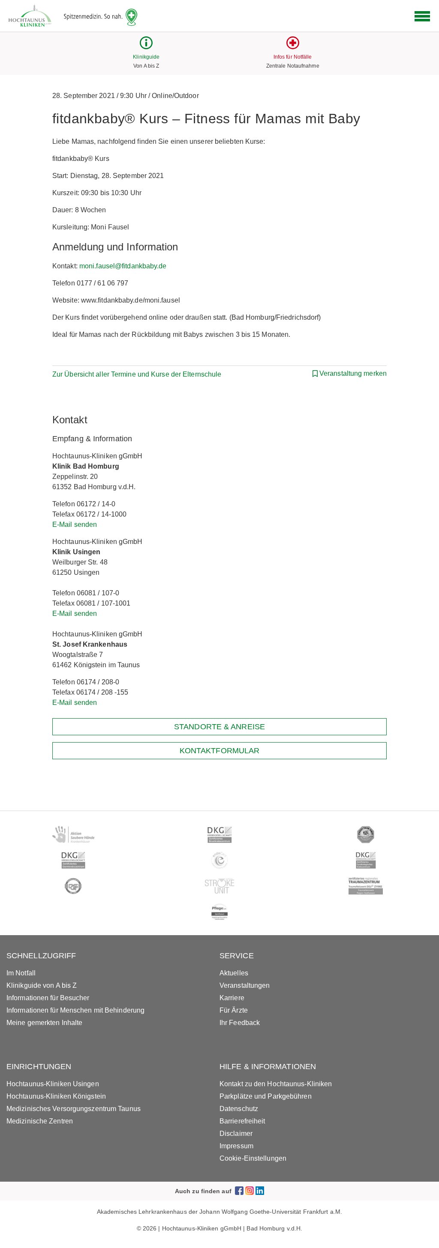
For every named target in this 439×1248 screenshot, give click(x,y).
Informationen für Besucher (48, 997)
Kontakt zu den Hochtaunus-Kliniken (276, 1084)
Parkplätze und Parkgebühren (266, 1096)
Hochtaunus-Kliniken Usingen (52, 1084)
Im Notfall (21, 973)
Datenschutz (239, 1108)
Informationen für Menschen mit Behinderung (75, 1010)
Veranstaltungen (245, 985)
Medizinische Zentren (39, 1121)
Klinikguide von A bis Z (41, 985)
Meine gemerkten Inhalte (44, 1022)
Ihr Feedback (240, 1022)
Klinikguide (146, 57)
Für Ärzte (234, 1010)
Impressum (236, 1146)
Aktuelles (234, 973)
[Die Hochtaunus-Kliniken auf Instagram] (249, 1191)
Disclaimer (236, 1133)
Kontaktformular (220, 750)
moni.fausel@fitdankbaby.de (123, 266)
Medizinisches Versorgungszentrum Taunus (73, 1108)
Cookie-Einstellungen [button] (253, 1158)
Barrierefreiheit (242, 1121)
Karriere (232, 997)
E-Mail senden (74, 524)
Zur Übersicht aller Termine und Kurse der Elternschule (136, 374)
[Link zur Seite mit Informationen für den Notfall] (292, 47)
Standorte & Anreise (219, 726)
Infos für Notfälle (293, 57)
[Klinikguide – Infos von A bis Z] (146, 47)
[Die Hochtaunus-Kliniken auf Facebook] (239, 1191)
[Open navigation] (422, 16)
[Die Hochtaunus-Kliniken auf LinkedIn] (260, 1191)
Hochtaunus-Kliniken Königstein (56, 1096)
